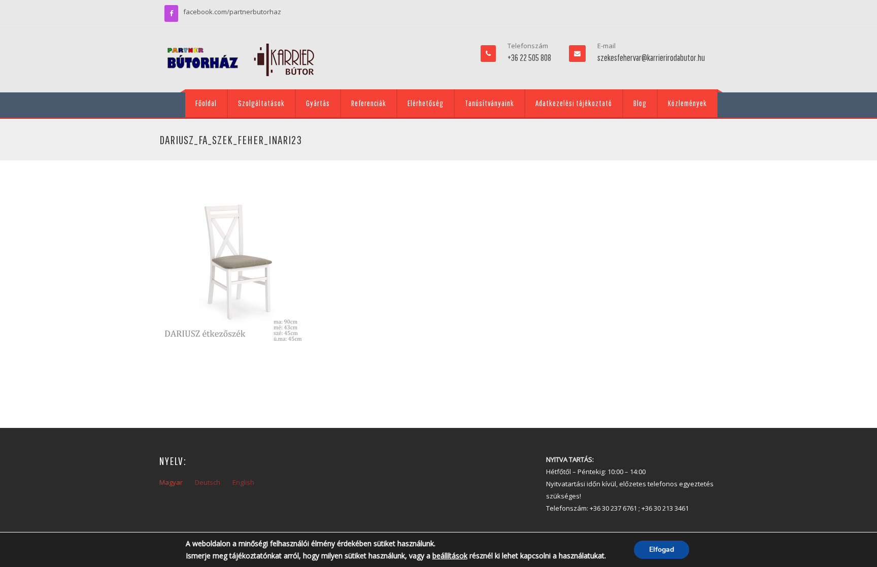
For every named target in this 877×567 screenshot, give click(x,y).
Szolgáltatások (261, 103)
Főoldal (206, 103)
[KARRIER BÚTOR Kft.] (240, 60)
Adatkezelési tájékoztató (573, 103)
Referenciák (368, 103)
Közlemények (687, 103)
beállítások (449, 555)
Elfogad (661, 549)
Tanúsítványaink (489, 103)
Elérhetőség (426, 103)
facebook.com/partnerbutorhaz (232, 11)
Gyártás (318, 103)
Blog (640, 103)
